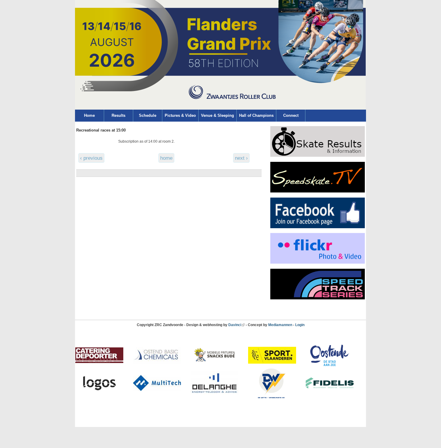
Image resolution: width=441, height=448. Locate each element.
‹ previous (91, 158)
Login (299, 325)
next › (241, 158)
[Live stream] (317, 191)
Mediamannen (280, 325)
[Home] (220, 108)
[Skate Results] (317, 155)
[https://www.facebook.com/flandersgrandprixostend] (317, 227)
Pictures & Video (180, 115)
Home (89, 115)
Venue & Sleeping (217, 115)
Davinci (234, 325)
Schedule (147, 115)
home (166, 158)
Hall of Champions (256, 115)
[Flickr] (317, 262)
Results (118, 115)
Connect (290, 115)
